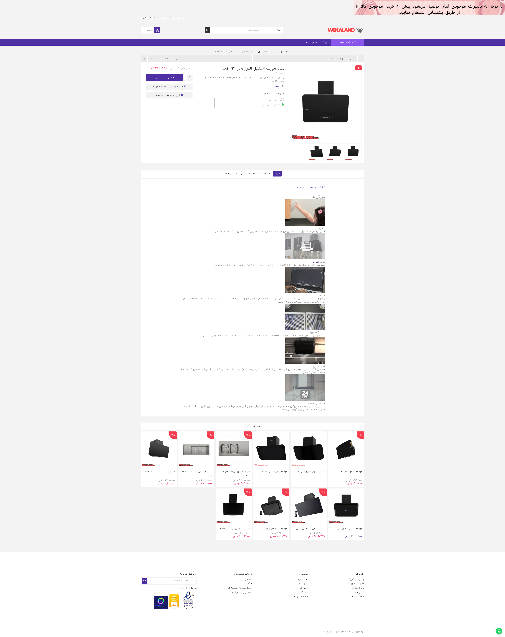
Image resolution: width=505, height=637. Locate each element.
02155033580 (357, 596)
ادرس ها (304, 588)
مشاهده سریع (332, 463)
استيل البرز (273, 86)
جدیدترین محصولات (242, 592)
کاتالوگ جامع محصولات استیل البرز (310, 187)
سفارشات (303, 583)
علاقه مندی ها (301, 596)
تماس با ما (231, 174)
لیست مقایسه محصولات (240, 588)
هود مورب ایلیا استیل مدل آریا (273, 471)
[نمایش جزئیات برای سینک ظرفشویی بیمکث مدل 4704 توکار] (196, 449)
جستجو (207, 30)
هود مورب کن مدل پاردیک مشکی (272, 528)
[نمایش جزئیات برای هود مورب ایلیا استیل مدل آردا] (309, 449)
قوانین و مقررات (356, 583)
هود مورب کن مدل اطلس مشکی (310, 528)
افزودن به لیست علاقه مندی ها (167, 86)
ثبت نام (181, 17)
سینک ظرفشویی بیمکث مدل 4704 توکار (196, 473)
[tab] (277, 173)
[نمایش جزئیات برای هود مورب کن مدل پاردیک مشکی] (271, 506)
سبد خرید (303, 592)
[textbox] (236, 30)
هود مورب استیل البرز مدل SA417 (235, 528)
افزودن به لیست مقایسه (168, 95)
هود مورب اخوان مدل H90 (351, 471)
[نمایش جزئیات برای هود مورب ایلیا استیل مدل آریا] (271, 449)
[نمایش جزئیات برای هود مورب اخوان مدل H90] (346, 449)
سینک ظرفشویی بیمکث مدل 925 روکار (235, 473)
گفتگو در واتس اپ (270, 105)
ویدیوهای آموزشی (355, 579)
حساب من (303, 579)
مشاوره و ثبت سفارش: (273, 93)
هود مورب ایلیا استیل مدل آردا (311, 471)
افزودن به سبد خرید (164, 77)
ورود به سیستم (167, 17)
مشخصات (264, 174)
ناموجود (306, 463)
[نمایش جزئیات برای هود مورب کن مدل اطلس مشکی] (309, 506)
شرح (277, 174)
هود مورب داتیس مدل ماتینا (349, 528)
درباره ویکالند (358, 588)
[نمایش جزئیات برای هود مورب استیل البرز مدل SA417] (234, 506)
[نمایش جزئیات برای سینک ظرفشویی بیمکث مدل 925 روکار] (234, 449)
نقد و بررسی (248, 174)
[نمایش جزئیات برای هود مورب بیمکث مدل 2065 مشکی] (159, 449)
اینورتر (315, 262)
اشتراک (144, 581)
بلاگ (250, 583)
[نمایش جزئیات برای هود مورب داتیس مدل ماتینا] (346, 506)
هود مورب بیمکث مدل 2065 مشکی (159, 471)
